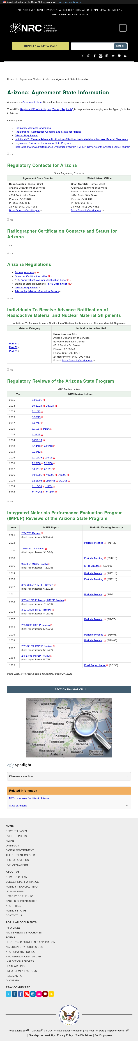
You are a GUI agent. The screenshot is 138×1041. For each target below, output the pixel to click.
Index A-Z (117, 10)
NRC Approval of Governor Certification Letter (41, 279)
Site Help (68, 10)
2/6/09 (48, 457)
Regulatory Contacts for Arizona (33, 127)
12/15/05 (37, 480)
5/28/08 (48, 463)
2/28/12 (36, 451)
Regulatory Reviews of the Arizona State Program (43, 143)
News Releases (16, 831)
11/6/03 (50, 492)
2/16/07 (48, 469)
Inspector (117, 1030)
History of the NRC (19, 896)
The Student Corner (20, 855)
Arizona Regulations (26, 135)
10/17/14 (37, 440)
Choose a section (21, 776)
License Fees (15, 891)
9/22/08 (36, 463)
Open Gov (12, 845)
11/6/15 (36, 434)
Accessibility (48, 1035)
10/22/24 (37, 405)
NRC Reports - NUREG (20, 951)
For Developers (17, 864)
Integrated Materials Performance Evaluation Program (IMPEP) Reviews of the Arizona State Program (72, 146)
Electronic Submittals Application (30, 942)
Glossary (12, 980)
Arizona (26, 287)
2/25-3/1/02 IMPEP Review (36, 646)
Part (13, 343)
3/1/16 (46, 428)
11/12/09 (37, 457)
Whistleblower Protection (68, 1030)
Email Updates (101, 10)
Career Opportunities (21, 901)
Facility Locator (78, 14)
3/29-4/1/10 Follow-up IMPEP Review (42, 600)
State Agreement (24, 272)
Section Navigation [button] (69, 689)
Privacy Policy (65, 1035)
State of (18, 805)
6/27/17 (36, 423)
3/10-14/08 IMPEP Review (36, 609)
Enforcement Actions (21, 970)
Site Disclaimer (83, 1035)
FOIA (49, 1030)
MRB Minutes (92, 565)
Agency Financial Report (23, 886)
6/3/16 (35, 428)
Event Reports (16, 836)
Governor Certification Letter (31, 276)
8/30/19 (36, 417)
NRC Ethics (13, 905)
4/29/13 (48, 446)
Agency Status (16, 910)
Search (120, 46)
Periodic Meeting (93, 542)
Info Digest (14, 927)
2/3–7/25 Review (30, 533)
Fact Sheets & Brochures (24, 932)
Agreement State (32, 102)
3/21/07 (36, 469)
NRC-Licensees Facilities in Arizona (29, 798)
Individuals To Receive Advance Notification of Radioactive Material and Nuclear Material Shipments (71, 139)
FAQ (19, 10)
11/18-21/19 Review (32, 548)
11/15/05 (50, 480)
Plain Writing (15, 966)
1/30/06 (62, 474)
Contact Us (83, 10)
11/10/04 (37, 486)
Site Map (34, 1035)
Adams (10, 840)
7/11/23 (36, 411)
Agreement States (34, 10)
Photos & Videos (17, 860)
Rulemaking (14, 975)
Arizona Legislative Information (37, 291)
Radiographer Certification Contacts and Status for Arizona (48, 131)
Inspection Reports (20, 961)
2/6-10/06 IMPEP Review (35, 625)
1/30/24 (49, 405)
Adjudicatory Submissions (24, 947)
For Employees (103, 1035)
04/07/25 (37, 399)
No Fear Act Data (94, 1030)
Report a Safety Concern (40, 45)
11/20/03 (37, 492)
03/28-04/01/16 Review (34, 563)
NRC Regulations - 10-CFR (23, 956)
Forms (10, 937)
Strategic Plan (16, 877)
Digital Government (20, 850)
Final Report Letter (95, 665)
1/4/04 (48, 486)
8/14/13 (36, 446)
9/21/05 (63, 480)
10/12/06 (37, 474)
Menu (124, 27)
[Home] (64, 28)
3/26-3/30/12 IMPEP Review (37, 584)
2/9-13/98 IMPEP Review (35, 655)
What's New (54, 10)
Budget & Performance (22, 881)
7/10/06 (49, 474)
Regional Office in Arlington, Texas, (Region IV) (46, 109)
